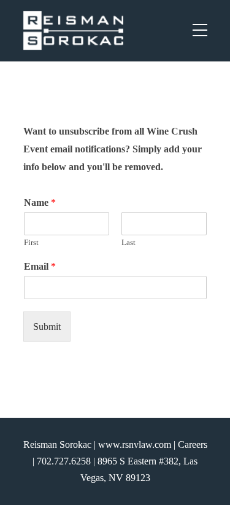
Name (40, 202)
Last (128, 242)
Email (40, 266)
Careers (192, 444)
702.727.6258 (64, 461)
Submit (47, 326)
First (31, 242)
